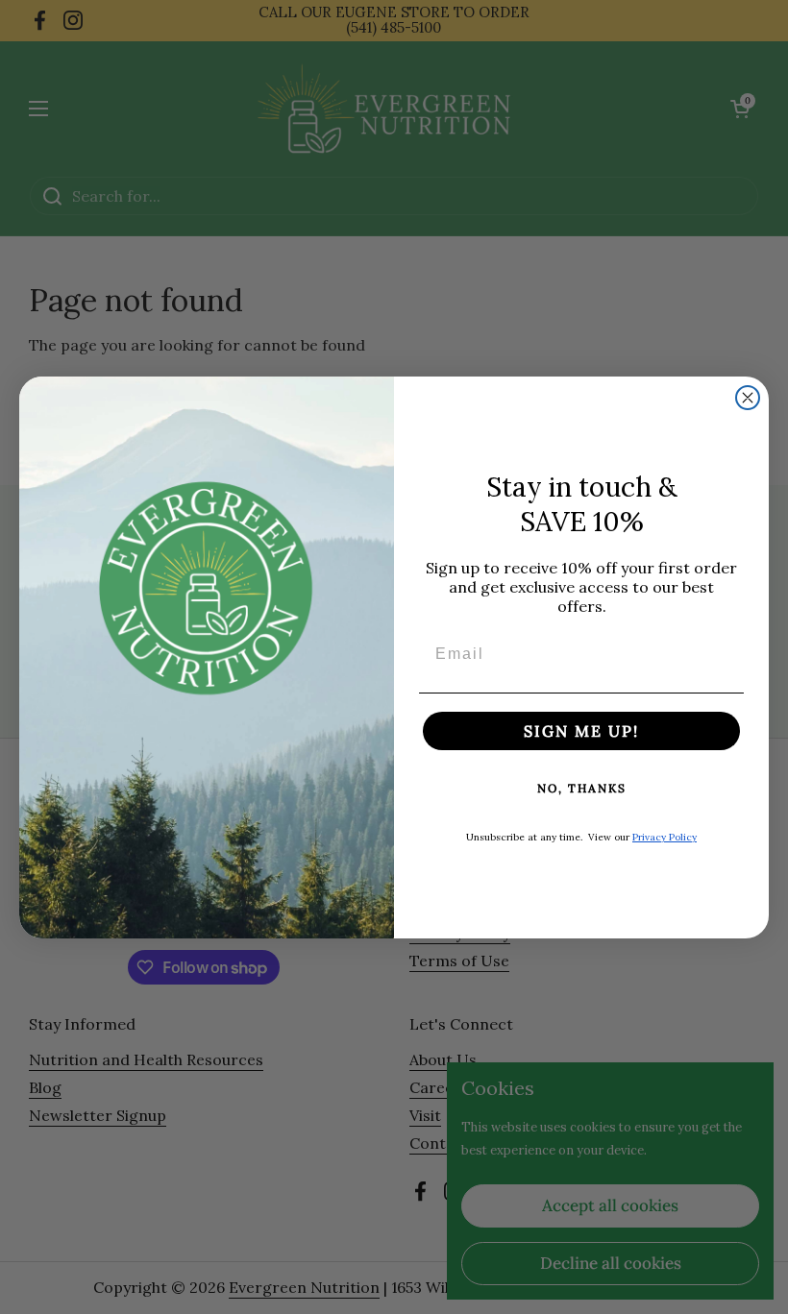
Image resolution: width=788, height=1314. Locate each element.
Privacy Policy (664, 837)
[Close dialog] (747, 397)
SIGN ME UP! (581, 731)
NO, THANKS (582, 788)
